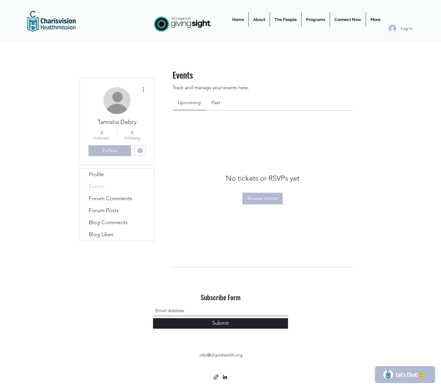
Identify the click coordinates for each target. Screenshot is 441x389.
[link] (189, 102)
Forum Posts (104, 210)
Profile (96, 174)
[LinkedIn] (225, 377)
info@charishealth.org (221, 355)
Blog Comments (108, 222)
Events (97, 186)
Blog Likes (101, 234)
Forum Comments (110, 198)
